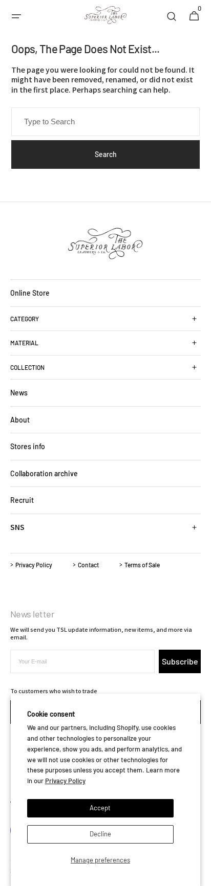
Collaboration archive (44, 473)
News (19, 392)
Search (106, 154)
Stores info (27, 446)
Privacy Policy (65, 781)
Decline (100, 834)
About (20, 419)
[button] (16, 16)
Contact (88, 564)
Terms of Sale (142, 564)
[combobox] (105, 121)
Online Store (30, 293)
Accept (100, 808)
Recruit (22, 500)
